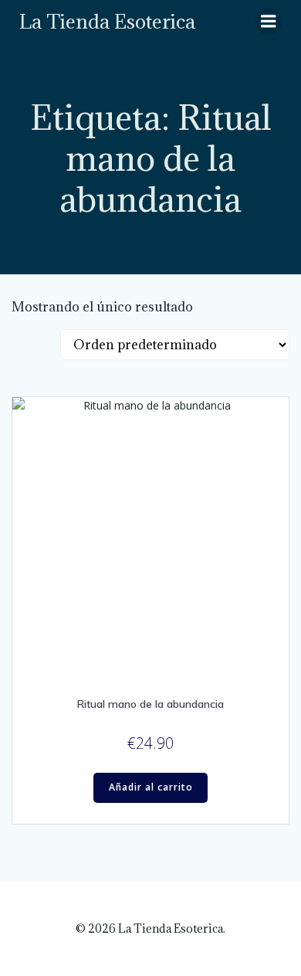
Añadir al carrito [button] (151, 787)
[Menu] (268, 22)
